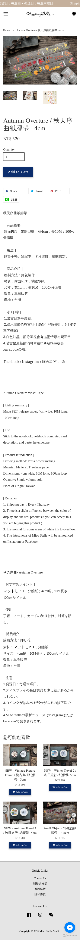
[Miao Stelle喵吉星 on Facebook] (29, 917)
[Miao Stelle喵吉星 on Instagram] (40, 917)
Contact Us (40, 878)
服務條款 (40, 889)
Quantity (9, 149)
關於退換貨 (40, 883)
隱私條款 (40, 894)
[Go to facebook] (69, 927)
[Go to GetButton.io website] (70, 935)
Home (6, 30)
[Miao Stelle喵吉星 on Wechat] (51, 917)
